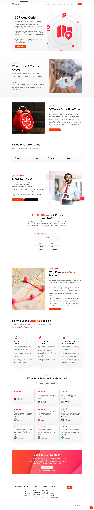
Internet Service (36, 494)
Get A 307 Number (20, 46)
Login (80, 4)
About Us (53, 491)
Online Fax (35, 499)
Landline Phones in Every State (45, 489)
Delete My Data (54, 497)
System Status (27, 489)
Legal (52, 493)
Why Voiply (66, 4)
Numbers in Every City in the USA (45, 493)
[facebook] (73, 505)
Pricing (60, 4)
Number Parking (36, 496)
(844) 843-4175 (27, 495)
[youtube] (81, 505)
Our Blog (53, 489)
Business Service (36, 492)
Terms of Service (35, 505)
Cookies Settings (43, 505)
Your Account (27, 493)
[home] (16, 4)
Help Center (26, 491)
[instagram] (75, 505)
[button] (48, 4)
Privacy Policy (28, 505)
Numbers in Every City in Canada (45, 496)
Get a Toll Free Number (31, 200)
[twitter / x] (77, 505)
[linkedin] (79, 505)
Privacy (52, 495)
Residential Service (35, 489)
